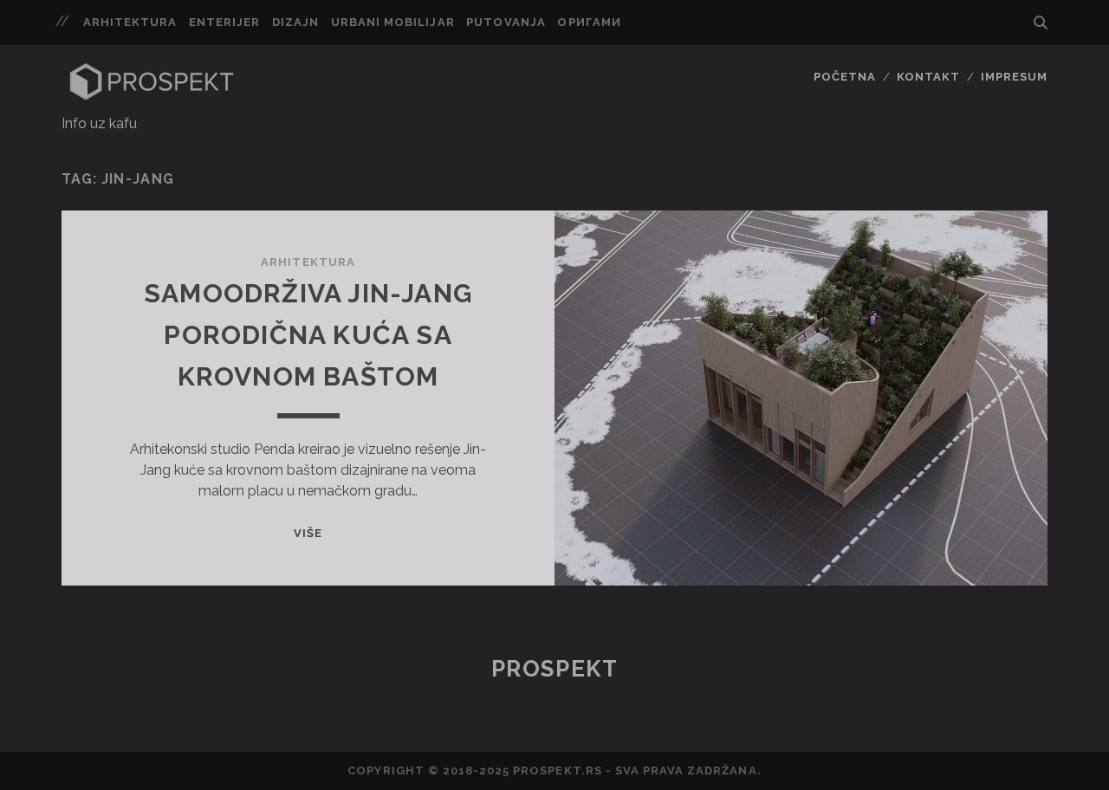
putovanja (505, 22)
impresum (1014, 76)
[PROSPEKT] (152, 96)
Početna (845, 76)
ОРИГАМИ (588, 22)
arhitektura (130, 22)
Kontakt (928, 76)
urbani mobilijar (393, 22)
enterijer (224, 22)
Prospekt (554, 669)
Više (308, 533)
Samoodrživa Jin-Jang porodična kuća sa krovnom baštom (308, 335)
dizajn (295, 22)
